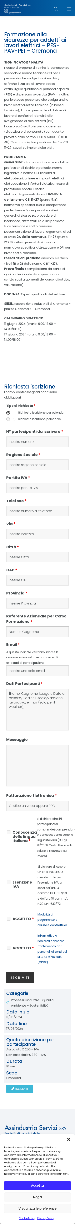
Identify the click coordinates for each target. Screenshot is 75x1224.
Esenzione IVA (22, 884)
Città (12, 547)
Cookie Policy (27, 1218)
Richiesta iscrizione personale (39, 419)
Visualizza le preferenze (37, 1208)
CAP (11, 570)
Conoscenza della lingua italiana (24, 836)
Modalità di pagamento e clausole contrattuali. (53, 919)
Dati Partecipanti (24, 683)
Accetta (37, 1185)
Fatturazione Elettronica (31, 795)
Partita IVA (18, 477)
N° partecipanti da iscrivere (34, 431)
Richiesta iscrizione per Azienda (41, 413)
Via (11, 523)
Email (13, 644)
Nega (37, 1197)
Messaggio (17, 739)
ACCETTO (23, 919)
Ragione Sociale (23, 454)
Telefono (16, 500)
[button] (69, 1139)
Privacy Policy (45, 1218)
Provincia (17, 593)
